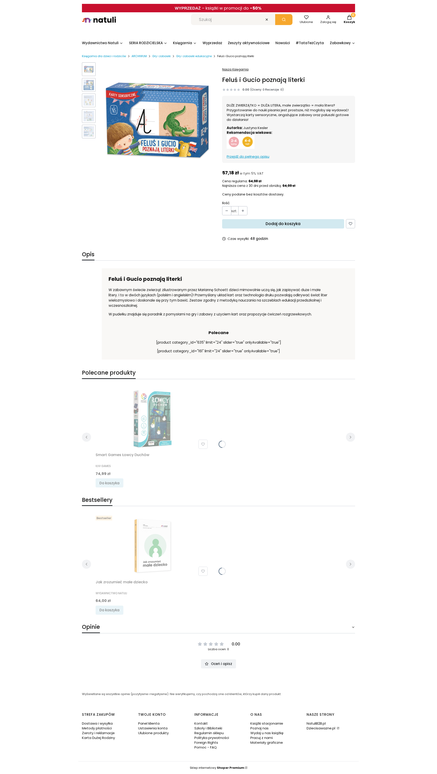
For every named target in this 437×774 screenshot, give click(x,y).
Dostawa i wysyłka (97, 723)
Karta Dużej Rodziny (98, 737)
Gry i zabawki (161, 56)
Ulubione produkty (153, 733)
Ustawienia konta (153, 728)
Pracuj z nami (261, 737)
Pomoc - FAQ (205, 747)
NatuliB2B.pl (316, 723)
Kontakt (201, 723)
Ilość (226, 202)
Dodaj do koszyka (283, 223)
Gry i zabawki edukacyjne (194, 56)
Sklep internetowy (217, 768)
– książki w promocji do (232, 8)
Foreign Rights (206, 742)
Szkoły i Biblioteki (208, 728)
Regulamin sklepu (209, 733)
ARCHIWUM (139, 56)
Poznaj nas (259, 728)
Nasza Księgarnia (235, 69)
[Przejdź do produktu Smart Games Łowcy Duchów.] (152, 419)
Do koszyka (109, 483)
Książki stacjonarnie (266, 723)
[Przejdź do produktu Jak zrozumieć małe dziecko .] (152, 546)
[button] (283, 19)
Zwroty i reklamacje (98, 733)
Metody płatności (97, 728)
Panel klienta (149, 723)
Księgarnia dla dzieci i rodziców (104, 56)
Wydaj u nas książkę (266, 733)
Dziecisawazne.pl (321, 728)
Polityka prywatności (211, 737)
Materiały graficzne (266, 742)
